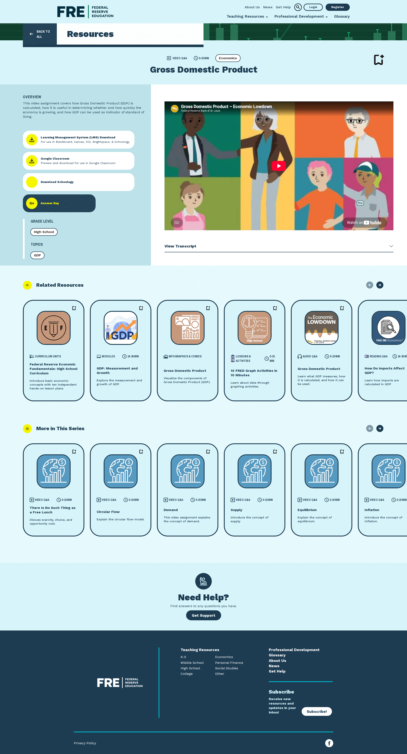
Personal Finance (229, 662)
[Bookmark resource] (379, 60)
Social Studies (226, 668)
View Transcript (180, 246)
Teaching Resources (200, 650)
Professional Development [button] (299, 16)
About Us (252, 7)
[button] (298, 7)
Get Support (203, 615)
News (267, 7)
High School (44, 232)
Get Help (283, 7)
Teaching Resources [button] (245, 16)
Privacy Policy (85, 743)
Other (219, 673)
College (187, 673)
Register (337, 7)
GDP (37, 255)
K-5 (183, 657)
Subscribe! (317, 711)
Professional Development (294, 650)
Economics (228, 58)
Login (313, 7)
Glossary (342, 16)
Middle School (192, 662)
